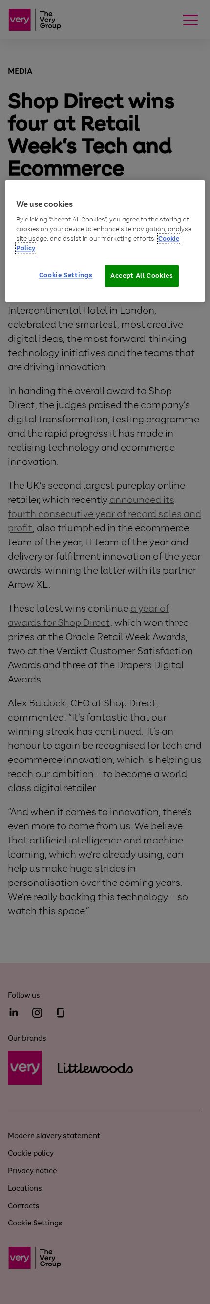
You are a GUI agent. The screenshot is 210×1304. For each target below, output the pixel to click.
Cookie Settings (66, 275)
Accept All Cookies (141, 276)
